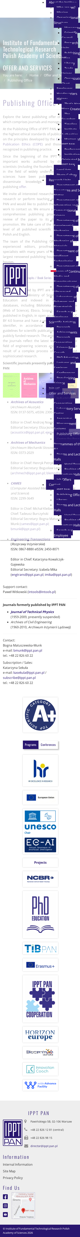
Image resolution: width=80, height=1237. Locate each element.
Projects (40, 862)
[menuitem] (66, 20)
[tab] (31, 744)
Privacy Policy (13, 1178)
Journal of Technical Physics (32, 612)
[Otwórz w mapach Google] (23, 1205)
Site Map (9, 1171)
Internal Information (18, 1164)
